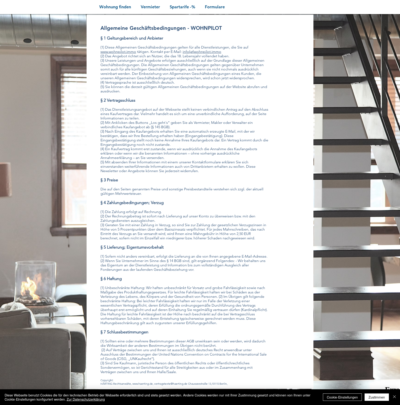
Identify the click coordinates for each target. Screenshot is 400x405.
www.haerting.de (142, 383)
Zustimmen (377, 397)
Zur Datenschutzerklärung (86, 399)
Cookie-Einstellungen (342, 397)
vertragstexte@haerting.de (170, 383)
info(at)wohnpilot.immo (202, 51)
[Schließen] (394, 397)
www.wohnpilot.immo (118, 51)
